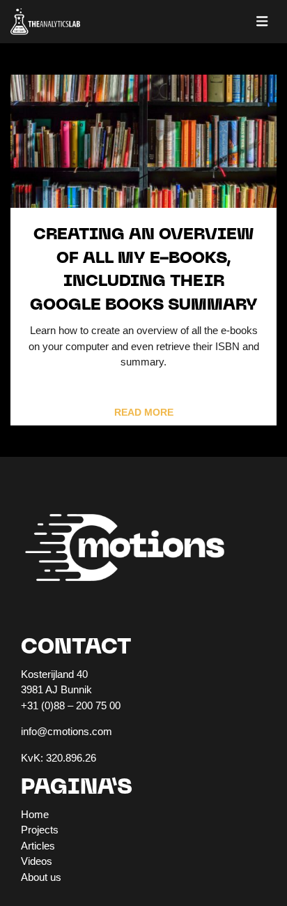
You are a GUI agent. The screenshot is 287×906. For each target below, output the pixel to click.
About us (41, 877)
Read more (143, 412)
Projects (40, 830)
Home (35, 814)
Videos (36, 861)
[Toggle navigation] (262, 21)
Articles (38, 846)
